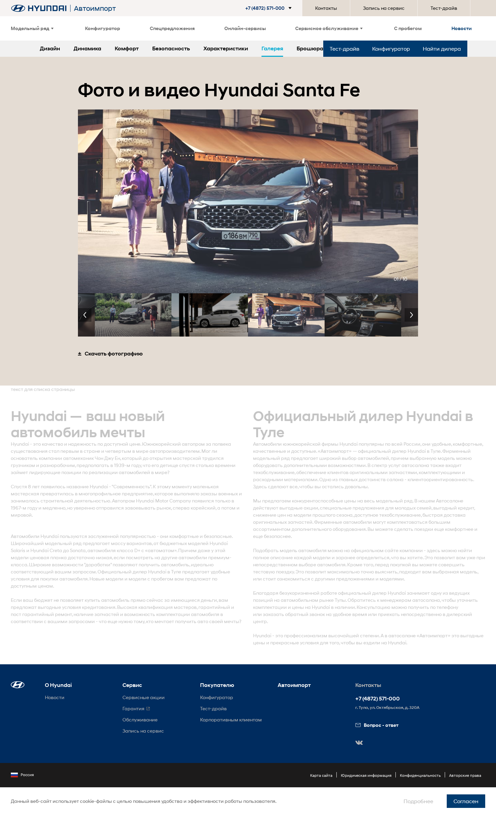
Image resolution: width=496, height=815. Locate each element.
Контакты (326, 8)
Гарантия (133, 708)
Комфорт (127, 48)
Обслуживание (140, 719)
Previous (84, 315)
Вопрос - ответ (381, 725)
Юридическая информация (366, 775)
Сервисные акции (143, 697)
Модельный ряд (30, 28)
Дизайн (50, 48)
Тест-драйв (444, 8)
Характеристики (225, 48)
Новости (461, 28)
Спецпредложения (172, 28)
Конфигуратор (102, 28)
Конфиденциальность (420, 775)
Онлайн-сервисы (245, 28)
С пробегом (408, 28)
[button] (269, 8)
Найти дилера (442, 48)
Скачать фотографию (114, 353)
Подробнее (418, 801)
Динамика (87, 48)
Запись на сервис (384, 8)
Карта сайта (321, 775)
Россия (27, 774)
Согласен (465, 801)
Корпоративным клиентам (231, 719)
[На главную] (39, 8)
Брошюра (310, 48)
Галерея (272, 48)
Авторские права (465, 775)
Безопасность (171, 48)
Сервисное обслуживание (326, 28)
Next (411, 315)
